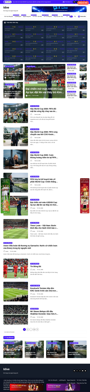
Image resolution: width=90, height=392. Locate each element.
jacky (34, 208)
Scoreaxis (12, 332)
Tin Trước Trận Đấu (38, 16)
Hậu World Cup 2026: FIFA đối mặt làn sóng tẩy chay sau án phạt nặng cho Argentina (43, 92)
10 (34, 329)
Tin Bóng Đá (35, 266)
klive (6, 7)
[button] (64, 81)
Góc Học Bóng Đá (9, 16)
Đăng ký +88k (83, 3)
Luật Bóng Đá (18, 16)
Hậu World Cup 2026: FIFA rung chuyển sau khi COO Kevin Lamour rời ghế (12, 93)
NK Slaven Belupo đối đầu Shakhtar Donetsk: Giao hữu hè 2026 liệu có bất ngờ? (43, 313)
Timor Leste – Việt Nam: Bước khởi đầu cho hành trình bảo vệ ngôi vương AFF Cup (43, 228)
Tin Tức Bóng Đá (48, 16)
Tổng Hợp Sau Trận (58, 16)
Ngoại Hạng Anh (27, 16)
